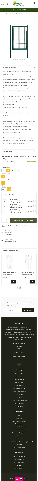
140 (13, 170)
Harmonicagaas (19, 379)
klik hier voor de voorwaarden (26, 226)
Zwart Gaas (19, 385)
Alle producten (19, 468)
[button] (7, 60)
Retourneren (19, 424)
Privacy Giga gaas (19, 427)
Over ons (19, 418)
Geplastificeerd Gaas (19, 388)
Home (7, 13)
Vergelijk (19, 465)
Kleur (3, 186)
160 (18, 170)
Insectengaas (19, 394)
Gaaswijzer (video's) (19, 447)
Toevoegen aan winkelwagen (23, 220)
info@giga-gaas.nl (19, 356)
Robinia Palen (19, 374)
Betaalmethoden (19, 430)
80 (3, 170)
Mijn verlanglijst (19, 462)
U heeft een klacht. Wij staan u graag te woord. (19, 442)
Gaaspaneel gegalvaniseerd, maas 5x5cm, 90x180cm (17, 201)
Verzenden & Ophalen (19, 433)
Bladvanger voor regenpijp (19, 400)
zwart (3, 189)
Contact (19, 436)
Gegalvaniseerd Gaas (19, 391)
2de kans (19, 444)
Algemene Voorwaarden (19, 421)
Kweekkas (19, 397)
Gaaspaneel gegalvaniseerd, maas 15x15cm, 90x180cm (17, 211)
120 (8, 170)
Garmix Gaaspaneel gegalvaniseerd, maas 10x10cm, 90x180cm (28, 275)
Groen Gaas (19, 382)
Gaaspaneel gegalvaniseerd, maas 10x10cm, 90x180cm (17, 206)
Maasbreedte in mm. (8, 180)
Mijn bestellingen (19, 459)
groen (9, 189)
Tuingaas (19, 377)
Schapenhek (19, 406)
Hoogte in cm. (5, 167)
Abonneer (29, 310)
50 (3, 183)
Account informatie (19, 456)
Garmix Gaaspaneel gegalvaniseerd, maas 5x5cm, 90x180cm (9, 275)
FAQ (19, 415)
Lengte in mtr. (5, 173)
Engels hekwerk (19, 403)
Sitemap (19, 439)
